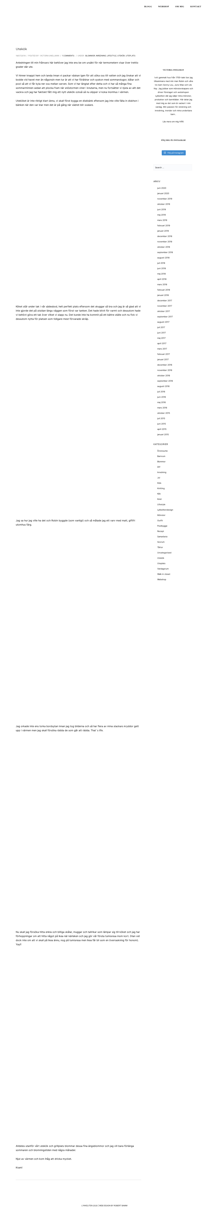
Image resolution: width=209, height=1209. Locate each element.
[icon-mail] (178, 129)
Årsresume (162, 451)
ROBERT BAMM (120, 1205)
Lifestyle (111, 55)
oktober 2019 (163, 204)
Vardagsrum (163, 568)
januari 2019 (163, 231)
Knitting (161, 488)
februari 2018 (163, 290)
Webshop (163, 7)
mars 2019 (162, 220)
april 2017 (161, 343)
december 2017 (164, 300)
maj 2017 (161, 338)
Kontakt (195, 7)
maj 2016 (161, 402)
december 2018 (164, 236)
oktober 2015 (163, 413)
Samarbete (162, 536)
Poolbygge (162, 526)
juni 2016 (161, 397)
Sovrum (160, 542)
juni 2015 (161, 423)
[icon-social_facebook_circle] (168, 129)
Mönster (161, 515)
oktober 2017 (163, 311)
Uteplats (130, 55)
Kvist (159, 499)
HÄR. (181, 121)
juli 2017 (161, 327)
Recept (160, 531)
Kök (159, 493)
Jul (158, 477)
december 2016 (164, 365)
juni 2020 (161, 188)
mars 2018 (162, 284)
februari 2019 (163, 225)
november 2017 (164, 306)
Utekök (21, 49)
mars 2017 (162, 348)
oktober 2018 (163, 247)
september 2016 (165, 381)
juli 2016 (161, 391)
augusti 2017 (163, 322)
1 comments (68, 55)
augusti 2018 (163, 257)
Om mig (179, 7)
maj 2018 (161, 273)
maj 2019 (161, 215)
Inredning (101, 55)
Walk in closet (163, 574)
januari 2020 (163, 193)
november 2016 (164, 370)
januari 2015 (163, 434)
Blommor (90, 55)
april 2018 (161, 279)
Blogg (148, 7)
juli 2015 (161, 418)
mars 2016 (162, 407)
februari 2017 (163, 354)
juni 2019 (161, 209)
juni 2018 (161, 268)
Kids (159, 483)
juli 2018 (161, 263)
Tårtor (160, 547)
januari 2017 (163, 359)
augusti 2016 (163, 386)
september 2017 (165, 316)
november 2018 (164, 241)
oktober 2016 (163, 375)
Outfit (160, 520)
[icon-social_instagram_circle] (173, 129)
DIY (158, 467)
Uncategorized (164, 552)
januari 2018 (163, 295)
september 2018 (165, 252)
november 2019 (164, 198)
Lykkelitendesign (165, 510)
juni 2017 (161, 332)
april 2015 (161, 429)
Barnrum (161, 456)
